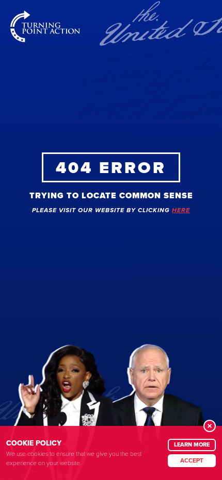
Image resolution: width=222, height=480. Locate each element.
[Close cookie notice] (209, 426)
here (181, 210)
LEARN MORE (192, 444)
